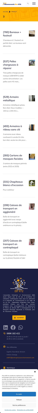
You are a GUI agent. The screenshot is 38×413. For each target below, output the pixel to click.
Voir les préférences (19, 405)
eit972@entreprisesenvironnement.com (20, 358)
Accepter (19, 394)
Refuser (19, 400)
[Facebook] (13, 327)
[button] (35, 372)
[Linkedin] (5, 327)
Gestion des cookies (10, 410)
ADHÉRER (20, 318)
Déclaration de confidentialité (25, 410)
